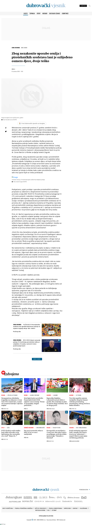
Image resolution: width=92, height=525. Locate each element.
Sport (39, 13)
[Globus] (43, 497)
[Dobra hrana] (73, 497)
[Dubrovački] (46, 5)
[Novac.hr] (27, 501)
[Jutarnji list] (13, 497)
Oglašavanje (83, 508)
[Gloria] (59, 497)
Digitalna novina (40, 510)
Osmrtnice (65, 13)
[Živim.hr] (52, 497)
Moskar (44, 13)
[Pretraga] (89, 6)
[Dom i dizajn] (84, 497)
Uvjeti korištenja (7, 508)
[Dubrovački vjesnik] (53, 501)
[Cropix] (39, 501)
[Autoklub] (15, 501)
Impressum (67, 508)
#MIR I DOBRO (37, 359)
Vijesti (26, 13)
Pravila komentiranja (55, 508)
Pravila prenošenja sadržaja (24, 508)
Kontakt (75, 508)
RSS (48, 510)
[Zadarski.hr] (67, 501)
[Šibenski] (78, 501)
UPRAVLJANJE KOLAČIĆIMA (46, 516)
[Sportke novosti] (35, 497)
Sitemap (54, 510)
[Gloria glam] (64, 497)
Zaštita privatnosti (41, 508)
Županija (32, 13)
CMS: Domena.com (61, 520)
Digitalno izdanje (54, 13)
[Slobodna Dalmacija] (27, 497)
